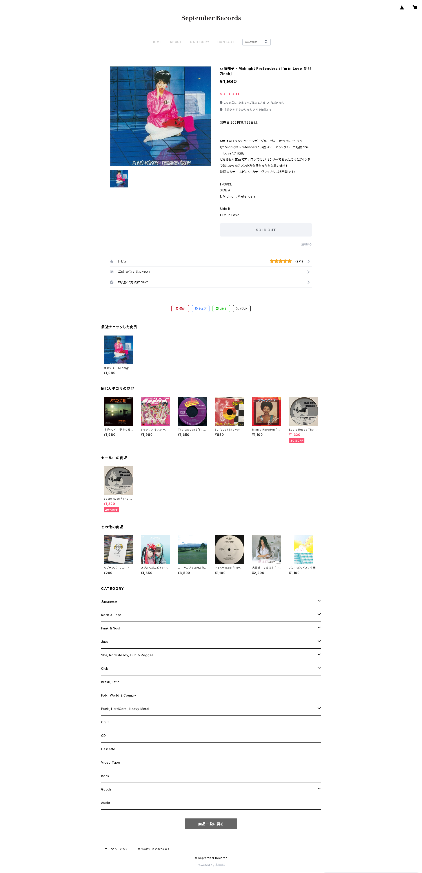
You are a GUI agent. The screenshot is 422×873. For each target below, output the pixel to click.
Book (105, 776)
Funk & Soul (110, 628)
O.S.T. (106, 722)
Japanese (109, 601)
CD (103, 735)
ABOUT (176, 42)
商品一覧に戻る (211, 824)
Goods (106, 789)
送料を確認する (262, 109)
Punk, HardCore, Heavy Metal (125, 709)
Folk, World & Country (118, 695)
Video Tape (110, 762)
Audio (105, 803)
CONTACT (226, 42)
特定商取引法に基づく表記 (154, 849)
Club (104, 668)
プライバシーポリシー (118, 849)
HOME (156, 42)
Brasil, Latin (110, 682)
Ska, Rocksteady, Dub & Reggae (127, 655)
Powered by (206, 865)
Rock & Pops (111, 615)
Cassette (108, 749)
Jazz (105, 642)
